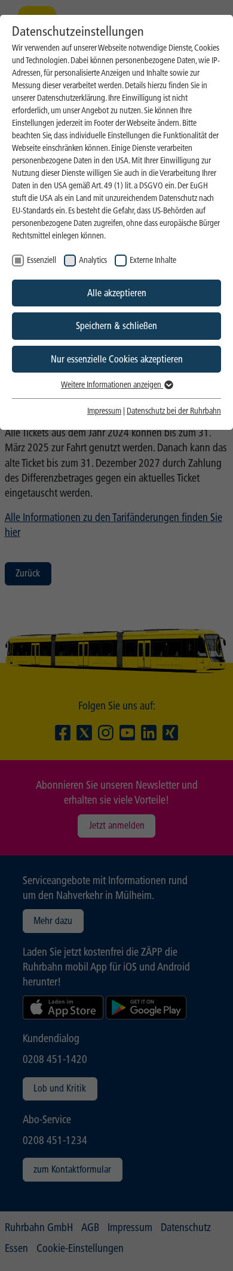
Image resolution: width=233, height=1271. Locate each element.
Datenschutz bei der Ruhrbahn (174, 411)
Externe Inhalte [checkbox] (153, 260)
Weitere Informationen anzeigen (112, 385)
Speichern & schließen (116, 325)
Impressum (104, 411)
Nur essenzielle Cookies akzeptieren (117, 359)
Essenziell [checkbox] (41, 260)
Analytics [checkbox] (93, 260)
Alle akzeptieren (116, 293)
